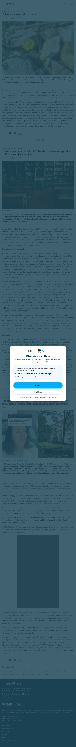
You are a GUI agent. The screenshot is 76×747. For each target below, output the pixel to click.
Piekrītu (38, 385)
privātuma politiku (43, 362)
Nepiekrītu (38, 392)
